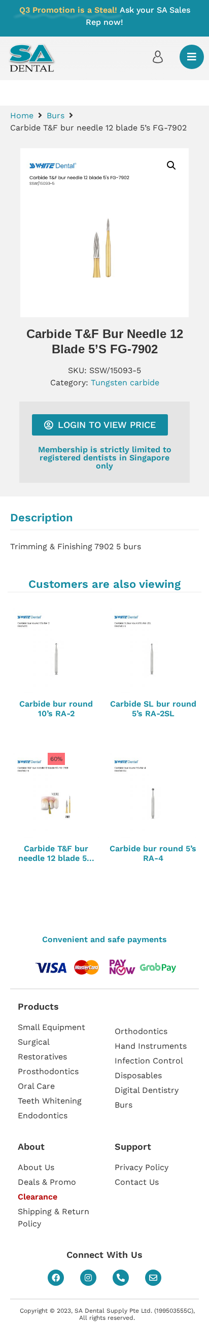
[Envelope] (153, 1278)
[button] (171, 165)
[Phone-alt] (121, 1278)
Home (21, 115)
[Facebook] (56, 1278)
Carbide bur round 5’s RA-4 (153, 853)
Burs (55, 115)
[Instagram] (88, 1278)
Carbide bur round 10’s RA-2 (56, 708)
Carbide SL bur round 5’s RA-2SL (153, 708)
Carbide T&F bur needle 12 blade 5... (56, 853)
